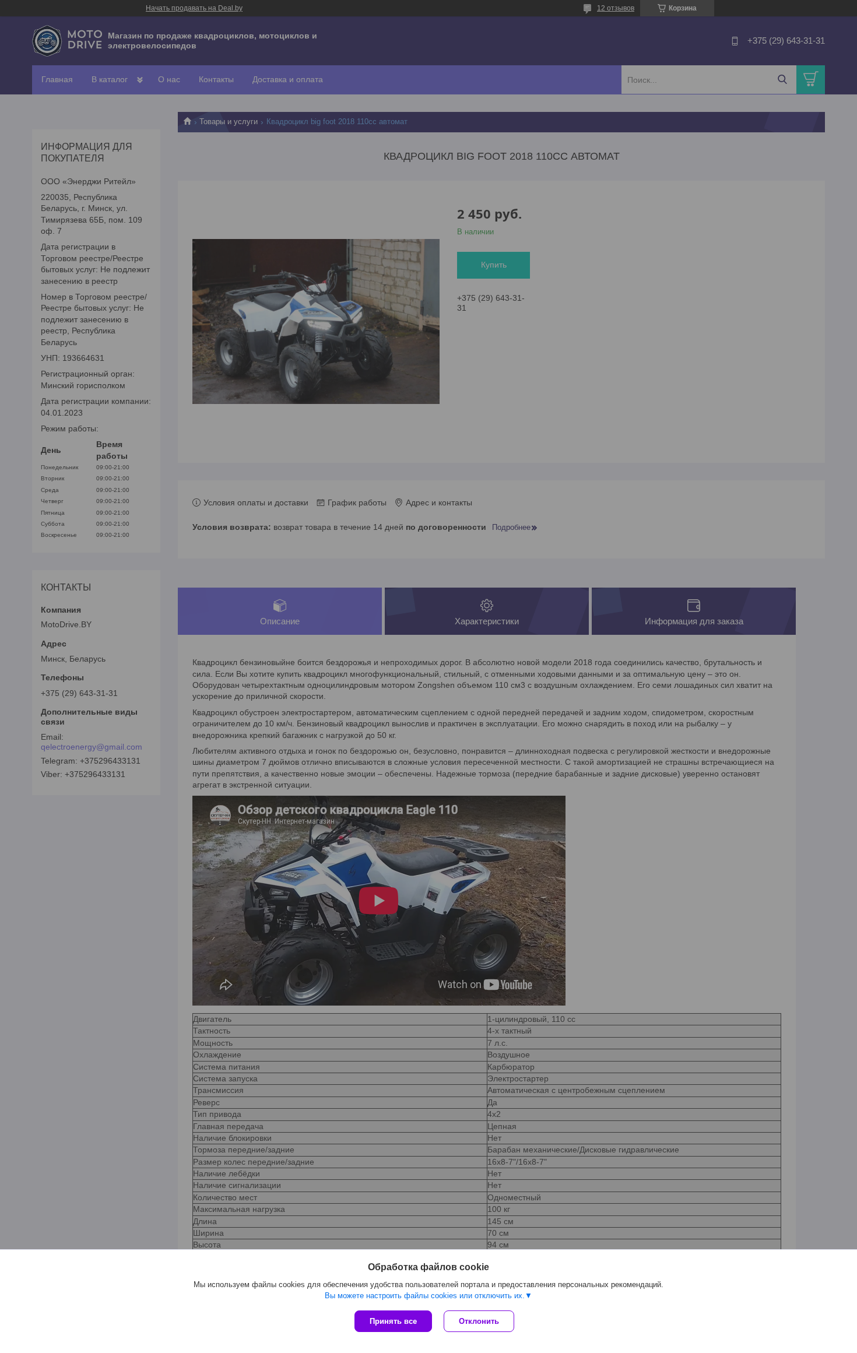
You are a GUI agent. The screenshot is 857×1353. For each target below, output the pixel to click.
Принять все (393, 1321)
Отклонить (479, 1321)
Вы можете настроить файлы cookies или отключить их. (425, 1295)
